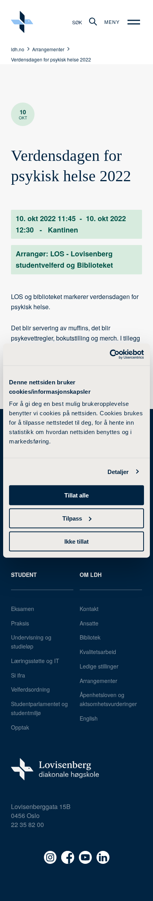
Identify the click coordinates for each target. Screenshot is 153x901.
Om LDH (91, 574)
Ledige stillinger (99, 666)
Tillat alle (76, 495)
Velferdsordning (30, 689)
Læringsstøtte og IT (35, 661)
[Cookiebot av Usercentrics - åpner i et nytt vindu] (110, 355)
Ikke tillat (76, 541)
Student (24, 574)
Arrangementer (98, 681)
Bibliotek (90, 637)
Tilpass (72, 518)
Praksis (20, 623)
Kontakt (89, 609)
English (89, 718)
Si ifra (18, 675)
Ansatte (89, 623)
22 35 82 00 (27, 824)
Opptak (20, 727)
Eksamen (22, 609)
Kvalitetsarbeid (98, 652)
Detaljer (118, 471)
